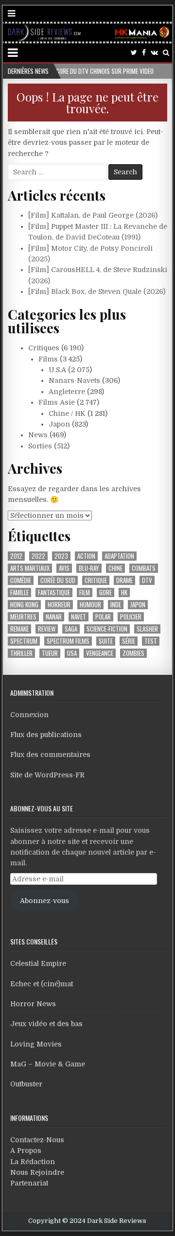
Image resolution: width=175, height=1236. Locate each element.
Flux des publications (46, 734)
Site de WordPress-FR (47, 775)
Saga (71, 629)
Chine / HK (67, 413)
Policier (130, 616)
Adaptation (119, 556)
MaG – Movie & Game (47, 1064)
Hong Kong (24, 604)
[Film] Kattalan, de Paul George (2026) (93, 215)
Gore (105, 592)
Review (46, 629)
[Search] (166, 53)
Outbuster (26, 1084)
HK (124, 592)
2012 (16, 556)
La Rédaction (32, 1162)
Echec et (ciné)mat (41, 984)
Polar (103, 616)
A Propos (25, 1150)
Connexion (29, 715)
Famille (19, 592)
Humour (90, 604)
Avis (64, 568)
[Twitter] (134, 53)
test (150, 641)
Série (128, 641)
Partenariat (29, 1183)
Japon (59, 424)
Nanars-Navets (74, 380)
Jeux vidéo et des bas (46, 1024)
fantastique (54, 592)
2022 (38, 556)
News (38, 435)
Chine (115, 568)
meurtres (23, 616)
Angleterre (67, 391)
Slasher (147, 629)
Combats (144, 568)
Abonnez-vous (44, 901)
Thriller (21, 653)
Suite (106, 641)
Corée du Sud (57, 580)
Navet (78, 616)
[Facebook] (144, 53)
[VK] (154, 53)
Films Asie (56, 402)
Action (86, 556)
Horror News (33, 1004)
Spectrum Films (68, 641)
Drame (124, 580)
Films (48, 359)
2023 (61, 556)
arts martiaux (30, 568)
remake (19, 629)
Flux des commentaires (50, 754)
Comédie (20, 580)
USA (72, 653)
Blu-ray (89, 568)
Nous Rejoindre (37, 1172)
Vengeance (99, 653)
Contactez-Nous (37, 1140)
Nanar (54, 616)
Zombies (133, 653)
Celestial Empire (38, 963)
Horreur (59, 604)
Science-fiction (107, 629)
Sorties (40, 446)
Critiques (43, 348)
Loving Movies (36, 1044)
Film (84, 592)
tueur (50, 653)
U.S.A (57, 370)
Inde (115, 604)
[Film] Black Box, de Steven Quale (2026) (96, 291)
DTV (147, 580)
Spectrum (23, 641)
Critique (96, 580)
